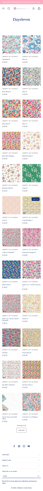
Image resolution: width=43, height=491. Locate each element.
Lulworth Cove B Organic (30, 417)
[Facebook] (14, 446)
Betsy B (24, 59)
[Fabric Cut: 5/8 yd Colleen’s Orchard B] (11, 303)
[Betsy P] (31, 76)
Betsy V (24, 124)
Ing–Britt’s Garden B (8, 385)
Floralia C (5, 352)
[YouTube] (28, 446)
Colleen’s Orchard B (8, 252)
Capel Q (24, 188)
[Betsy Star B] (11, 109)
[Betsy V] (31, 109)
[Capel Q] (31, 173)
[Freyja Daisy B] (31, 337)
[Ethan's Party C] (11, 269)
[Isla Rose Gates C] (31, 370)
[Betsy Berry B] (11, 76)
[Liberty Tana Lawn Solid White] (11, 402)
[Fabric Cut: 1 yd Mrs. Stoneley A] (31, 269)
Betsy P (24, 91)
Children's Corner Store (24, 488)
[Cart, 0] (38, 8)
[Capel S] (11, 205)
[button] (3, 8)
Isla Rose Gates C (27, 385)
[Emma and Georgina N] (31, 237)
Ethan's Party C (6, 284)
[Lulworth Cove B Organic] (31, 402)
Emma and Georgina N (29, 252)
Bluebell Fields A (27, 156)
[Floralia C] (11, 337)
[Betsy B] (31, 44)
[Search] (8, 8)
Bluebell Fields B (7, 188)
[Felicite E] (31, 303)
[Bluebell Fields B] (11, 173)
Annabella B (6, 59)
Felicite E (25, 318)
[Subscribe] (38, 476)
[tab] (3, 52)
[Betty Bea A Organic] (11, 141)
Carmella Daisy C (27, 220)
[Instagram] (24, 446)
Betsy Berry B (6, 91)
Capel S (4, 220)
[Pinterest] (19, 446)
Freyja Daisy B (26, 352)
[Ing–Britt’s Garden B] (11, 370)
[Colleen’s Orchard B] (11, 237)
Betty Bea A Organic (8, 156)
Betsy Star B (6, 124)
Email (5, 476)
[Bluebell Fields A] (31, 141)
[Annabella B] (11, 44)
